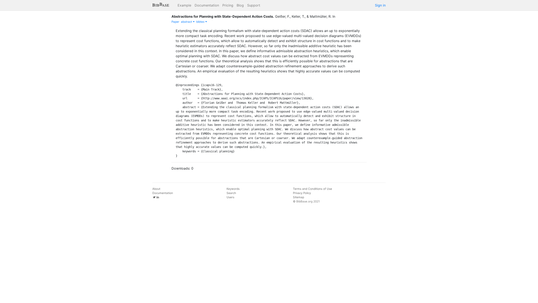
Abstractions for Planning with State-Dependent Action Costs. (222, 16)
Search (231, 193)
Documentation (207, 5)
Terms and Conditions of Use (312, 188)
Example (184, 5)
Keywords (233, 188)
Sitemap (298, 197)
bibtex (200, 21)
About (156, 188)
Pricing (227, 5)
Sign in (380, 5)
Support (253, 5)
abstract (187, 21)
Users (230, 197)
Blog (240, 5)
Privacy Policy (302, 193)
